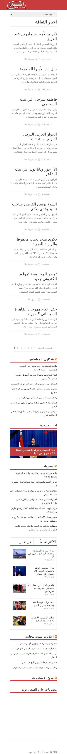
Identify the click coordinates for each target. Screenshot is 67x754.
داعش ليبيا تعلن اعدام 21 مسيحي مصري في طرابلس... (41, 588)
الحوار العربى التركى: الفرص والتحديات (39, 136)
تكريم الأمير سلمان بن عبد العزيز (35, 36)
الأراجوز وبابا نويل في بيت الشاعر (36, 171)
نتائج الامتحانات (43, 677)
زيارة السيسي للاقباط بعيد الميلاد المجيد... (42, 619)
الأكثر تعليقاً (48, 541)
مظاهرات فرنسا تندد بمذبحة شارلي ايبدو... (43, 604)
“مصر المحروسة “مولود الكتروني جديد (38, 276)
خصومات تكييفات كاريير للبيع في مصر (39, 662)
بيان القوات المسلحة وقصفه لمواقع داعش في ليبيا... (41, 553)
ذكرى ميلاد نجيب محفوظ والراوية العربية (37, 241)
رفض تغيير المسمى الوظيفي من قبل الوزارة (36, 397)
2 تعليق (34, 299)
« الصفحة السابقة (46, 347)
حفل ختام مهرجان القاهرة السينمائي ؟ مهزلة (36, 311)
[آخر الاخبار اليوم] (16, 8)
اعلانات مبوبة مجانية (39, 636)
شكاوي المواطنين (41, 359)
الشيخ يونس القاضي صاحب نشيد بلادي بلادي (34, 206)
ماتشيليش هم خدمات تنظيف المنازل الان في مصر (34, 648)
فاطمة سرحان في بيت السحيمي (38, 101)
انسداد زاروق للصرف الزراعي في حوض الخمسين (34, 383)
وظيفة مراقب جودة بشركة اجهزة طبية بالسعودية (34, 667)
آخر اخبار (26, 541)
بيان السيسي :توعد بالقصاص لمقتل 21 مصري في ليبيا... (35, 451)
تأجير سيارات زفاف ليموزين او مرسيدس (38, 643)
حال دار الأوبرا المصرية (38, 68)
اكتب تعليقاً (33, 59)
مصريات (48, 466)
